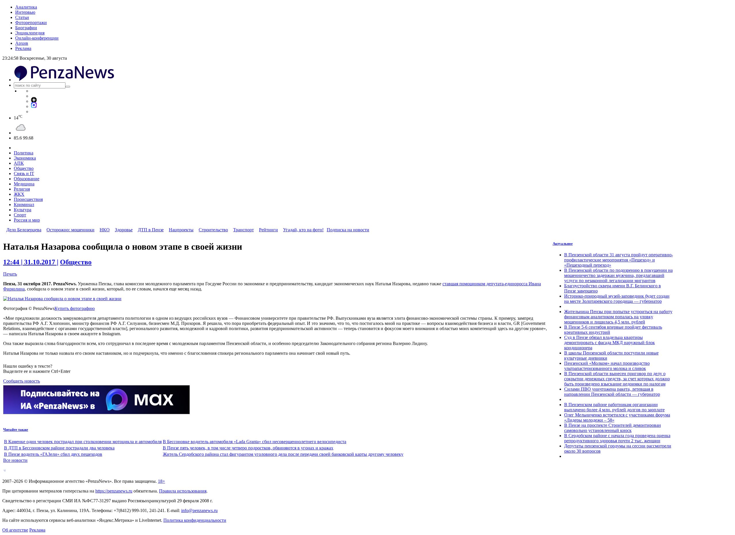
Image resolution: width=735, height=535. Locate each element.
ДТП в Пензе (151, 229)
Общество (24, 168)
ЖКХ (19, 194)
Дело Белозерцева (23, 229)
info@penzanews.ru (199, 510)
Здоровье (124, 229)
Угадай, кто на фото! (303, 229)
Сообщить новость (21, 381)
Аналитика (26, 7)
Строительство (213, 229)
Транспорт (243, 229)
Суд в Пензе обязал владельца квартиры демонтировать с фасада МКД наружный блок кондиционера (609, 342)
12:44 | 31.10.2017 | (30, 262)
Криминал (24, 204)
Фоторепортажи (31, 22)
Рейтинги (268, 229)
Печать (10, 274)
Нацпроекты (181, 229)
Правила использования (182, 491)
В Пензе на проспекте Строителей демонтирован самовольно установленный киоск (612, 428)
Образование (26, 178)
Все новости (15, 460)
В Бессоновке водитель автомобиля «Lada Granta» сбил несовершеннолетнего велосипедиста (254, 441)
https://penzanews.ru (113, 491)
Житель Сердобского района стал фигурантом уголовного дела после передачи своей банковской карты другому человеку (283, 454)
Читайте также (15, 429)
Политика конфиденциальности (194, 520)
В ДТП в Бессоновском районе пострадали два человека (59, 447)
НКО (105, 229)
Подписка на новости (348, 229)
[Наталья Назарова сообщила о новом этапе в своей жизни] (62, 298)
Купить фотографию (75, 308)
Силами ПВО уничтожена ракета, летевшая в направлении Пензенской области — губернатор (612, 392)
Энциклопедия (30, 32)
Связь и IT (24, 173)
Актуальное (563, 243)
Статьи (22, 17)
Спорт (20, 214)
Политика (23, 152)
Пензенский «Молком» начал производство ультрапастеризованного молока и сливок (607, 366)
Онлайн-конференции (37, 38)
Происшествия (28, 199)
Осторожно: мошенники (70, 229)
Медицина (24, 183)
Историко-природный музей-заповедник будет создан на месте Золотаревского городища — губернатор (617, 299)
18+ (161, 481)
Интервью (25, 12)
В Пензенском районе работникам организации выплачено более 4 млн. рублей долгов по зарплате (614, 407)
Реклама (23, 48)
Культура (22, 209)
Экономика (25, 158)
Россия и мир (27, 220)
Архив (21, 43)
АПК (19, 163)
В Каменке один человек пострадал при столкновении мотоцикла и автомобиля (83, 441)
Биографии (26, 27)
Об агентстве (15, 530)
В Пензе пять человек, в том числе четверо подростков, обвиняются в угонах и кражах (248, 447)
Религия (22, 189)
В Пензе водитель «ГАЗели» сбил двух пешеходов (53, 454)
